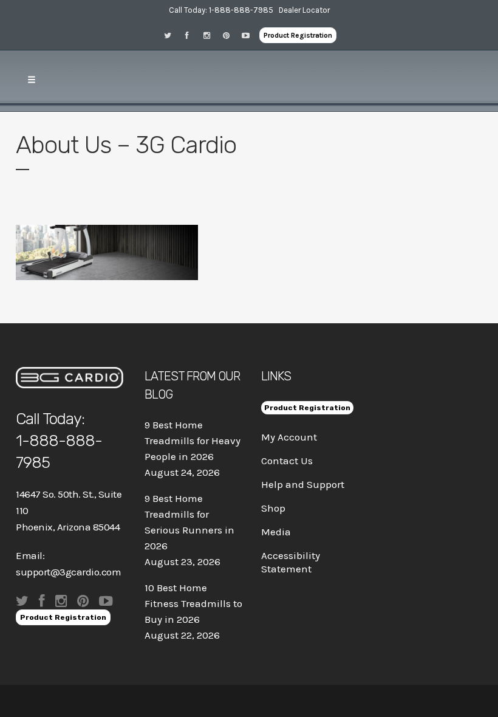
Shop (273, 508)
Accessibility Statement (290, 562)
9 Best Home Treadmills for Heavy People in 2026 (192, 440)
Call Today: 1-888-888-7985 (221, 10)
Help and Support (302, 484)
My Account (289, 437)
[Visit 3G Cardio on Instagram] (210, 35)
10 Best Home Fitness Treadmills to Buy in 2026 (193, 603)
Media (276, 532)
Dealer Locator (304, 10)
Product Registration (298, 35)
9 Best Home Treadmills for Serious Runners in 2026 (189, 522)
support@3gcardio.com (68, 572)
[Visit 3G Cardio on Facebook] (191, 35)
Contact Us (287, 461)
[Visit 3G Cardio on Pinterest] (230, 35)
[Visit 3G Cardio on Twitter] (172, 35)
